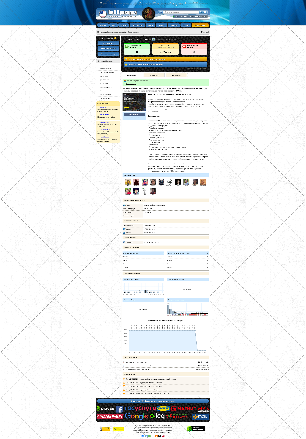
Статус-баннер (176, 75)
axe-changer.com (105, 94)
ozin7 (178, 185)
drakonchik (203, 185)
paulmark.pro (104, 80)
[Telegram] (146, 436)
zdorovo (136, 194)
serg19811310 (170, 185)
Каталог (162, 25)
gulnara (128, 185)
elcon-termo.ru (105, 98)
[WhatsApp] (149, 436)
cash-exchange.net (106, 87)
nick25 (186, 185)
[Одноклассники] (156, 436)
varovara (128, 194)
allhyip (161, 185)
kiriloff (153, 185)
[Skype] (153, 436)
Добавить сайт (200, 25)
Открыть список (133, 32)
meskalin (144, 185)
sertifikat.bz (104, 83)
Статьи (150, 25)
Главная (103, 25)
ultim (144, 194)
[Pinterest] (163, 436)
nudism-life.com (105, 68)
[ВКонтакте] (143, 436)
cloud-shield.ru (105, 129)
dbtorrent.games (105, 65)
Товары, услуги (131, 84)
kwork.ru (103, 107)
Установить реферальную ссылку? (197, 68)
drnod (195, 185)
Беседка (124, 25)
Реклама (186, 25)
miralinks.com (104, 122)
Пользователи (137, 25)
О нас (114, 25)
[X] (159, 436)
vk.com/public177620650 (152, 242)
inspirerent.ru (104, 91)
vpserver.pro (104, 76)
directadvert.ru (104, 115)
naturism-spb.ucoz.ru (107, 72)
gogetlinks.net (104, 137)
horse (153, 194)
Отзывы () (154, 75)
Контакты (173, 25)
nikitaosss (136, 185)
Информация (131, 75)
